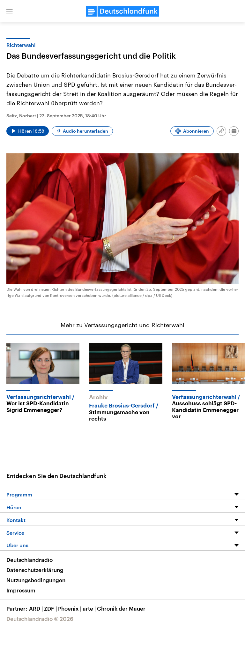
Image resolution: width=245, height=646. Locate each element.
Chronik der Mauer (121, 608)
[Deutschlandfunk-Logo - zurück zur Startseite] (122, 11)
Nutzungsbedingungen (35, 580)
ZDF (50, 608)
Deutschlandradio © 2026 (39, 618)
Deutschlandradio (29, 559)
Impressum (20, 590)
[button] (9, 11)
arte (89, 608)
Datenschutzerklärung (34, 570)
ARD (36, 608)
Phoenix (69, 608)
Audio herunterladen (85, 131)
